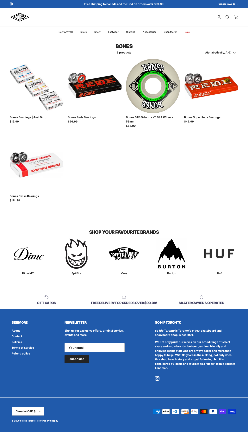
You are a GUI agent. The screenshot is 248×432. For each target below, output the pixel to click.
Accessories (149, 31)
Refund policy (21, 353)
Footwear (113, 31)
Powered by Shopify (47, 420)
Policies (17, 342)
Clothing (130, 31)
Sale (187, 31)
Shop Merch (170, 31)
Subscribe (77, 359)
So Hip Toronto (28, 420)
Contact (17, 336)
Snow (97, 31)
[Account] (218, 17)
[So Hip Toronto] (20, 17)
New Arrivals (66, 31)
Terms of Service (23, 347)
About (16, 330)
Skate (83, 31)
